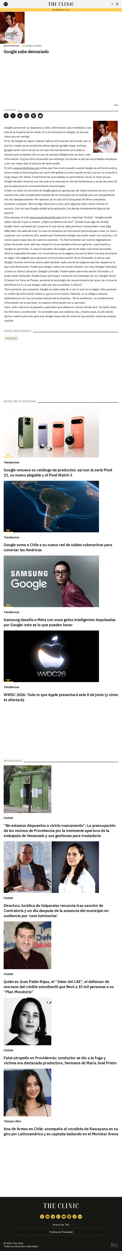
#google (11, 338)
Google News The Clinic (80, 1217)
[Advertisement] (61, 371)
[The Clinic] (8, 4)
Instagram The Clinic (53, 1217)
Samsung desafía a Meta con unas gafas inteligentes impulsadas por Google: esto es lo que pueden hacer (60, 622)
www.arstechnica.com (26, 168)
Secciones (117, 4)
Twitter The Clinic (42, 1217)
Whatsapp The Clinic (58, 1217)
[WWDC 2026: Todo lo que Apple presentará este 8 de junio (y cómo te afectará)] (61, 656)
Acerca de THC (61, 1224)
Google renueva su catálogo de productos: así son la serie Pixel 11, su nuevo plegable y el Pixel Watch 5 (58, 472)
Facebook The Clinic (47, 1217)
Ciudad (8, 818)
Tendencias (11, 462)
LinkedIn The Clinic (69, 1217)
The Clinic (18, 1243)
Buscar (113, 4)
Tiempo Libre (12, 1121)
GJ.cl (114, 1246)
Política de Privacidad (61, 1231)
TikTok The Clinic (74, 1217)
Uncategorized (11, 46)
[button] (6, 115)
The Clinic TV (64, 1217)
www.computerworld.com (45, 217)
